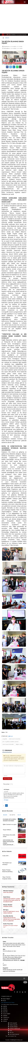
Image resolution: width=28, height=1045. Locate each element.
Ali (3, 954)
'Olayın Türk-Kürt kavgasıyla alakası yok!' (6, 878)
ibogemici (5, 968)
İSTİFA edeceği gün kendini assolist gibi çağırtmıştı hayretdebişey (12, 970)
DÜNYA (5, 1021)
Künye (4, 1000)
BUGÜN (5, 815)
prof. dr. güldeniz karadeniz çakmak (10, 741)
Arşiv (11, 1030)
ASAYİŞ (5, 1006)
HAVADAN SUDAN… (8, 906)
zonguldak (4, 739)
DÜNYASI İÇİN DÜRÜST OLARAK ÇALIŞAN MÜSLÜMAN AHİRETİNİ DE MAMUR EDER (11, 900)
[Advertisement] (14, 19)
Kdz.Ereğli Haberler (14, 1034)
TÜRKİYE (5, 1019)
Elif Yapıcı (5, 910)
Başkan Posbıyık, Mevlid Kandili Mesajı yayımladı (7, 871)
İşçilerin (5, 965)
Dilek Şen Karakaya (8, 890)
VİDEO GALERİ (13, 1025)
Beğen (6, 800)
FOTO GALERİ (13, 1023)
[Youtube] (22, 992)
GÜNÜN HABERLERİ (15, 1028)
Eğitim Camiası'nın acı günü (9, 824)
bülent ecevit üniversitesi (14, 739)
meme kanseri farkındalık (8, 744)
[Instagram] (20, 992)
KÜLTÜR (5, 1012)
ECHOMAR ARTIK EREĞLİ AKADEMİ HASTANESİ (9, 820)
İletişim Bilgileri (6, 998)
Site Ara (12, 1032)
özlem (4, 941)
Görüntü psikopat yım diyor (9, 951)
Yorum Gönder (7, 778)
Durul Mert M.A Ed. (8, 916)
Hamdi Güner (6, 897)
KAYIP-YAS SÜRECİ (8, 892)
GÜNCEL (5, 1010)
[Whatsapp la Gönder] (17, 67)
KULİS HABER (6, 1014)
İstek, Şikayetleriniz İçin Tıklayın (7, 1002)
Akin (4, 949)
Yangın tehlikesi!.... (7, 829)
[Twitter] (10, 67)
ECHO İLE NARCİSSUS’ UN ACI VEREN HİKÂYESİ (11, 912)
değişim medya (19, 744)
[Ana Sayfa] (8, 987)
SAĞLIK (7, 38)
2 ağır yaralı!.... (6, 855)
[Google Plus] (25, 992)
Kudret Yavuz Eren (8, 923)
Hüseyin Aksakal (7, 904)
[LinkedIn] (14, 67)
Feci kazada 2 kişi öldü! (15, 34)
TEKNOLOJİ (6, 1017)
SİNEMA (5, 1015)
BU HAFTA (12, 815)
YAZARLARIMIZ (14, 1027)
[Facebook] (7, 67)
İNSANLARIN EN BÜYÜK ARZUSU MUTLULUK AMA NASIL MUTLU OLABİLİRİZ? (11, 919)
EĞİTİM (5, 1008)
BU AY (19, 815)
